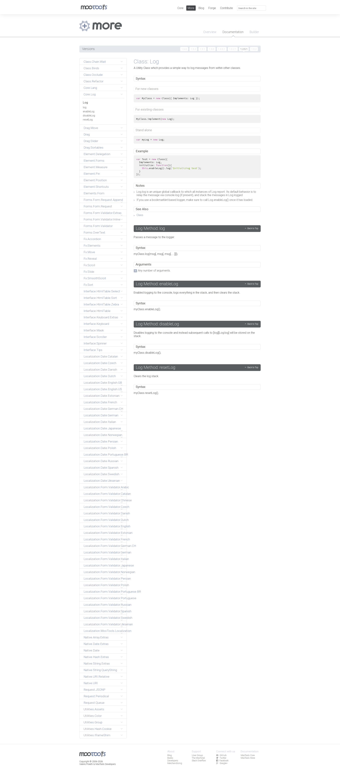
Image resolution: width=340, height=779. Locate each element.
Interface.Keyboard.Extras (101, 317)
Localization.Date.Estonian (102, 395)
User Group (197, 755)
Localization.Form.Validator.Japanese (104, 565)
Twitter (223, 758)
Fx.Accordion (92, 239)
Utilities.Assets (94, 709)
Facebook (223, 760)
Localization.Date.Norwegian (103, 435)
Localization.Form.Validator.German (104, 552)
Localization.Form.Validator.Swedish (104, 617)
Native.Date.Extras (96, 644)
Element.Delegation (97, 154)
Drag (87, 134)
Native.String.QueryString (100, 670)
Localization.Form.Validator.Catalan (104, 493)
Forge (212, 8)
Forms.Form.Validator (98, 226)
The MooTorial (198, 758)
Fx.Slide (89, 271)
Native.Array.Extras (96, 637)
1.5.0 (211, 49)
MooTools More (248, 758)
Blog (201, 8)
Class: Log (146, 61)
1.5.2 (193, 49)
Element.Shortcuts (96, 186)
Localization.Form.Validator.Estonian (104, 533)
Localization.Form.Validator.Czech (104, 507)
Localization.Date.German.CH (103, 409)
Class (140, 215)
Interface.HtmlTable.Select (102, 291)
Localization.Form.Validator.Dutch (104, 520)
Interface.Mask (94, 330)
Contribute (226, 8)
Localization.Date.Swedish (101, 474)
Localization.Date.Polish (100, 448)
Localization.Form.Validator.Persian (104, 578)
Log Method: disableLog (157, 323)
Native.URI (91, 683)
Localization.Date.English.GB (103, 382)
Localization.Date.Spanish (101, 467)
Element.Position (95, 180)
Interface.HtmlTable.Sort (100, 298)
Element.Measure (95, 167)
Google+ (224, 763)
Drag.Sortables (93, 147)
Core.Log (90, 94)
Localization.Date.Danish (100, 369)
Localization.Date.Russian (101, 461)
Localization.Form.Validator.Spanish (104, 611)
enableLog (88, 111)
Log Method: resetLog (155, 367)
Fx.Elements (92, 245)
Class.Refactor (93, 81)
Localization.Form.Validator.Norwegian (104, 572)
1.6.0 (184, 49)
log (84, 107)
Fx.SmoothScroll (95, 278)
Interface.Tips (93, 350)
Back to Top (252, 228)
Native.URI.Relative (96, 676)
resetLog (88, 119)
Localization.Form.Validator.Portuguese (104, 598)
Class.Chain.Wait (95, 61)
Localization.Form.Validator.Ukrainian (104, 624)
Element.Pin (92, 173)
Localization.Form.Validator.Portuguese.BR (104, 591)
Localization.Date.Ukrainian (102, 480)
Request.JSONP (94, 689)
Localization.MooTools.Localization (104, 631)
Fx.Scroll (89, 265)
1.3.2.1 (232, 49)
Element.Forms (94, 160)
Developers (172, 760)
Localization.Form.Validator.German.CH (104, 546)
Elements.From (94, 193)
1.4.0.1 (221, 49)
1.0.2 (254, 49)
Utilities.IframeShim (97, 735)
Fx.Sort (88, 285)
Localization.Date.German (101, 415)
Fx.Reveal (90, 258)
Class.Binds (91, 68)
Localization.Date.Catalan (101, 356)
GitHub (223, 755)
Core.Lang (90, 88)
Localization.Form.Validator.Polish (104, 585)
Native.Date (92, 650)
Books (170, 758)
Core (180, 8)
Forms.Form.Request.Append (103, 200)
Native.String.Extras (97, 663)
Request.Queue (94, 702)
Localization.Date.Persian (101, 441)
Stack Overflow (199, 760)
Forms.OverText (94, 232)
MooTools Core (248, 755)
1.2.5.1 (244, 49)
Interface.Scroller (95, 337)
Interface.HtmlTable (97, 311)
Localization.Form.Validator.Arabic (104, 487)
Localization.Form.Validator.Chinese (104, 500)
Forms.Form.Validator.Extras (102, 213)
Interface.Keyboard (96, 324)
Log (85, 102)
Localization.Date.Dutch (100, 376)
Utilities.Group (93, 722)
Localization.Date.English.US (103, 389)
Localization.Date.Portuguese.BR (104, 454)
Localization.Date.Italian (100, 422)
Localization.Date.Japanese (102, 428)
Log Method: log (150, 228)
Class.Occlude (93, 74)
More (191, 8)
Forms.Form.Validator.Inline (102, 219)
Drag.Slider (91, 141)
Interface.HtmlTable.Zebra (101, 304)
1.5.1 (202, 49)
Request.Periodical (96, 696)
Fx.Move (89, 252)
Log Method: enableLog (157, 283)
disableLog (89, 115)
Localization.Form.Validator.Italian (104, 559)
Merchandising (174, 763)
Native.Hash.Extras (96, 657)
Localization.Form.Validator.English (104, 526)
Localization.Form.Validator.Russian (104, 604)
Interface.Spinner (95, 343)
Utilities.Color (93, 716)
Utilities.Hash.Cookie (98, 729)
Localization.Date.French (100, 402)
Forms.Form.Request (98, 206)
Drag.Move (91, 128)
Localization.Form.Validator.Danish (104, 513)
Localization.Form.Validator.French (104, 539)
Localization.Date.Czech (100, 363)
